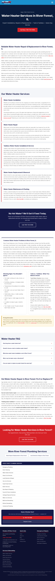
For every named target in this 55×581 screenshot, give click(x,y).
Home (22, 12)
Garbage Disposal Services (9, 495)
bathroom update (45, 116)
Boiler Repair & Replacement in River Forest (16, 455)
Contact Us (22, 539)
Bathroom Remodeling (8, 500)
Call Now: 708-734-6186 (27, 30)
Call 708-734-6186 (27, 225)
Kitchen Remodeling (7, 503)
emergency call (27, 266)
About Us (22, 535)
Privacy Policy (23, 541)
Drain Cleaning (6, 469)
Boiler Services (6, 486)
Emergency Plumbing (7, 467)
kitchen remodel (7, 118)
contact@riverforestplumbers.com (10, 539)
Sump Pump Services (7, 483)
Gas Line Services (7, 481)
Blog (21, 537)
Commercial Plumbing (8, 506)
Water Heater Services (8, 472)
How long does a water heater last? (12, 343)
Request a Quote (27, 521)
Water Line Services (7, 497)
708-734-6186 (20, 199)
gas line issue (47, 79)
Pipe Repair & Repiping (8, 489)
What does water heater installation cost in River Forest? (17, 353)
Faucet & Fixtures (6, 559)
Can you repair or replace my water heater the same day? (17, 363)
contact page (34, 322)
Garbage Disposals (7, 561)
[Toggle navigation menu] (52, 2)
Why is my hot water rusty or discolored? (13, 358)
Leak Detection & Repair (8, 478)
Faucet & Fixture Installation (9, 492)
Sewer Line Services (7, 475)
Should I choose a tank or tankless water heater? (15, 348)
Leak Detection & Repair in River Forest (39, 455)
